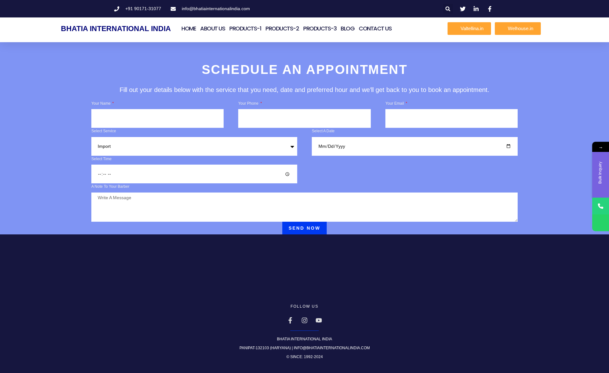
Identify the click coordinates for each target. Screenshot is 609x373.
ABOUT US (212, 28)
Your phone (248, 103)
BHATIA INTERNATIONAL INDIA (116, 28)
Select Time (101, 159)
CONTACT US (375, 28)
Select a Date (323, 131)
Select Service (103, 131)
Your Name (101, 103)
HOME (188, 28)
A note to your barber (110, 186)
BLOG (347, 28)
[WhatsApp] (600, 222)
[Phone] (600, 206)
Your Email (395, 103)
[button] (448, 9)
